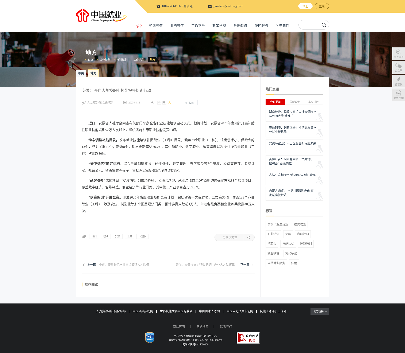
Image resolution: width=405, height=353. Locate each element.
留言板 (398, 84)
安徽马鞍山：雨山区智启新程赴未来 (292, 143)
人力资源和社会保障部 (111, 311)
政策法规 (219, 26)
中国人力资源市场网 (240, 311)
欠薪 (288, 234)
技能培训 (306, 243)
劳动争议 (291, 253)
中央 (81, 73)
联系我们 (226, 326)
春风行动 (303, 234)
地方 (152, 59)
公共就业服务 (276, 263)
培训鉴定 (122, 59)
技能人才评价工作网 (273, 311)
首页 (90, 59)
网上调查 (399, 57)
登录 (322, 6)
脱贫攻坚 (300, 224)
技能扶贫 (288, 243)
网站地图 (202, 326)
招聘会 (271, 243)
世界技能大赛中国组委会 (176, 311)
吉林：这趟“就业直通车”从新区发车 (292, 175)
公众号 (398, 70)
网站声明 (179, 326)
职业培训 (273, 234)
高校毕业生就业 (277, 224)
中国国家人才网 (209, 311)
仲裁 (294, 263)
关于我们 (282, 26)
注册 (305, 6)
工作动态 (139, 59)
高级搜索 (399, 98)
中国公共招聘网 (142, 311)
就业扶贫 (273, 253)
